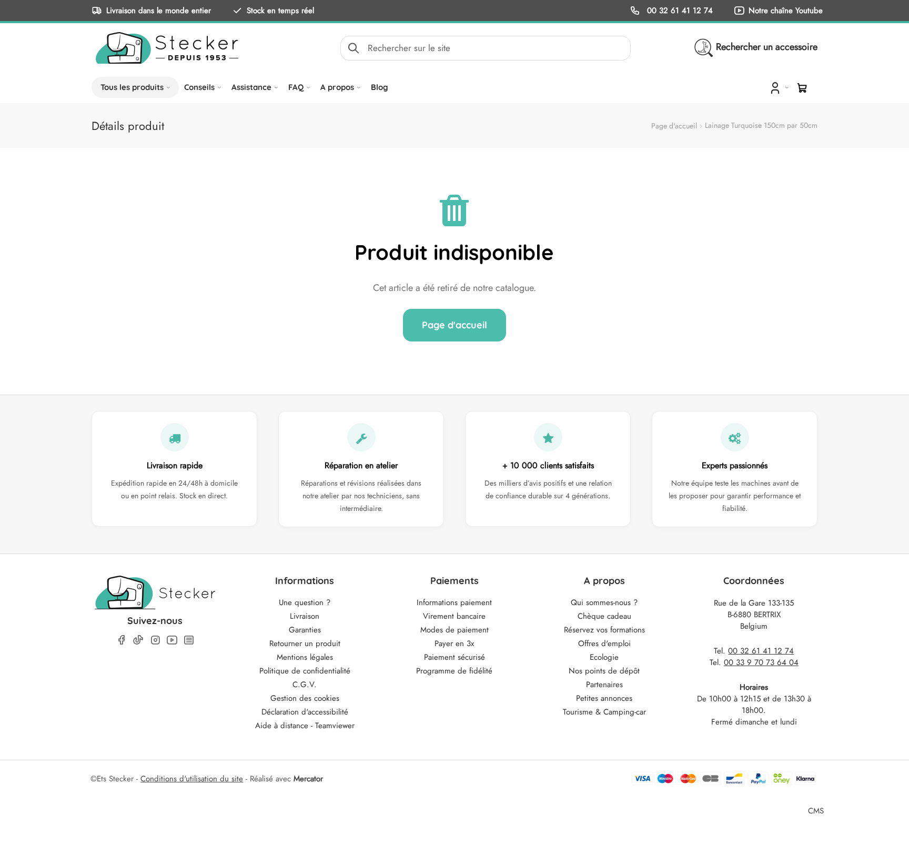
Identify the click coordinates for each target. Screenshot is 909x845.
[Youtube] (172, 640)
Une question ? (304, 602)
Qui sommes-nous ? (604, 602)
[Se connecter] (778, 87)
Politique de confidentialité (304, 671)
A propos (337, 87)
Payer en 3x (454, 643)
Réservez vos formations (604, 630)
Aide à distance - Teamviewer (305, 725)
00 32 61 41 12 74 (678, 10)
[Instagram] (155, 640)
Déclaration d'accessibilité (304, 712)
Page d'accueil (674, 125)
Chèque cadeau (604, 616)
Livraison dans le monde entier (158, 10)
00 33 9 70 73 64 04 (761, 662)
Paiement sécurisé (454, 657)
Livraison (304, 616)
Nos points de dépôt (604, 671)
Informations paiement (454, 602)
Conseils (199, 87)
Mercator (308, 778)
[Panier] (802, 88)
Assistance (251, 87)
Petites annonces (604, 698)
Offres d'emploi (604, 643)
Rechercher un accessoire (766, 47)
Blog (379, 87)
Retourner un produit (304, 643)
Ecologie (604, 657)
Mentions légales (305, 657)
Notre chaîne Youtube (786, 10)
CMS (816, 810)
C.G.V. (304, 684)
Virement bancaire (454, 616)
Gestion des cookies (304, 698)
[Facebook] (121, 640)
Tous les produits (132, 87)
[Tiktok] (138, 640)
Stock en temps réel (280, 10)
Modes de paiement (454, 630)
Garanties (305, 630)
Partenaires (604, 684)
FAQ (296, 87)
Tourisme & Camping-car (604, 712)
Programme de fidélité (454, 671)
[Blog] (189, 640)
